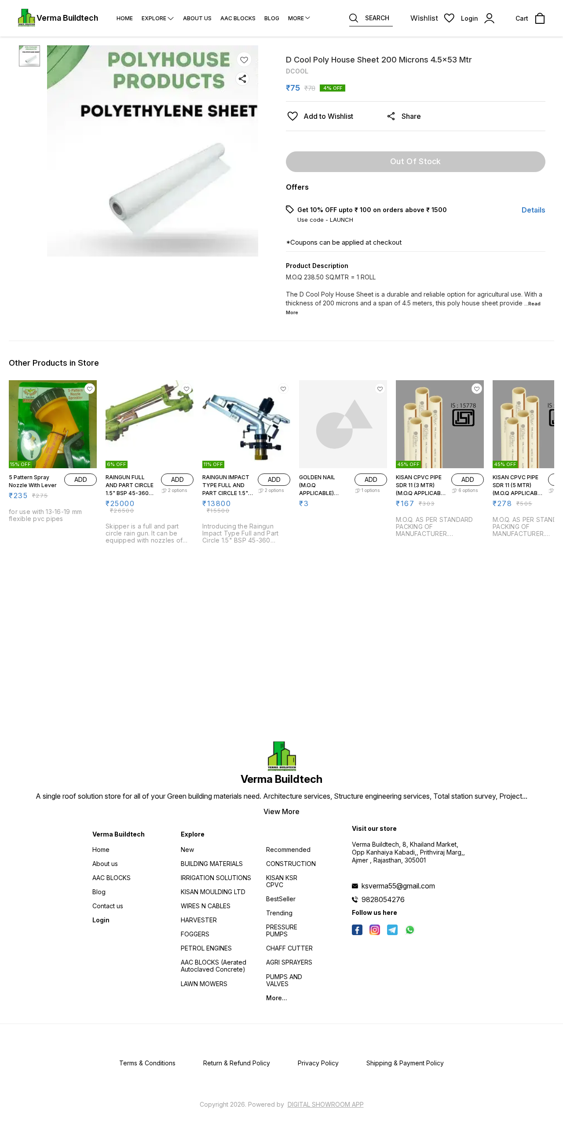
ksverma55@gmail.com (398, 886)
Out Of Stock (415, 161)
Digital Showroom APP (326, 1104)
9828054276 (383, 899)
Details (533, 210)
